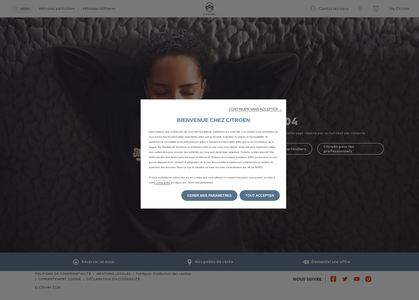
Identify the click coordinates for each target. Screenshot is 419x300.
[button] (255, 109)
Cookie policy (162, 182)
